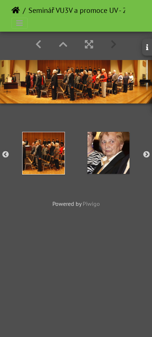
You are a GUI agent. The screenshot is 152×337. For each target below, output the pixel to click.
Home (15, 10)
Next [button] (146, 154)
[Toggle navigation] (19, 23)
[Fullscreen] (89, 44)
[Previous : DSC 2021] (38, 44)
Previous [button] (5, 154)
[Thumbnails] (63, 44)
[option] (43, 153)
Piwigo (91, 203)
